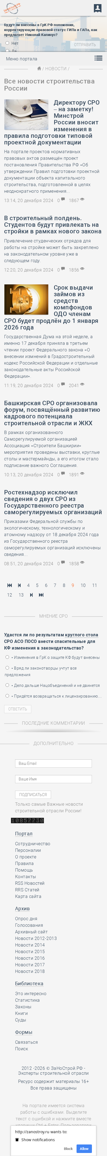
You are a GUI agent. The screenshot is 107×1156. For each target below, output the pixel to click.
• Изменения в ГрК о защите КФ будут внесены (55, 657)
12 (9, 595)
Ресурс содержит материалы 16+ (53, 1081)
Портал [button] (24, 833)
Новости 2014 (30, 945)
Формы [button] (23, 1032)
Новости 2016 (30, 958)
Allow (84, 1149)
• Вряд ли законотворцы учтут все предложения (41, 671)
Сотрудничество (32, 843)
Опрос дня (26, 918)
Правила (24, 863)
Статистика (27, 1000)
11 (94, 585)
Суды (20, 1020)
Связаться (26, 1042)
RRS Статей (27, 889)
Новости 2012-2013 (36, 938)
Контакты (25, 876)
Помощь (24, 870)
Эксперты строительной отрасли (53, 1073)
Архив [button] (22, 908)
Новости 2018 (30, 971)
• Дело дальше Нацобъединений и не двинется (55, 685)
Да (14, 51)
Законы (23, 1006)
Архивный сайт (31, 931)
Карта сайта (28, 896)
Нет (15, 43)
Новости (55, 68)
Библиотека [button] (29, 983)
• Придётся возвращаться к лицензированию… (56, 696)
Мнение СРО (53, 616)
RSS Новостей (30, 883)
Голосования (29, 925)
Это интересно (30, 993)
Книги (21, 1013)
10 (83, 585)
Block (68, 1149)
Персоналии (28, 850)
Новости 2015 (30, 951)
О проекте (25, 857)
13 (21, 595)
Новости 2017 (30, 964)
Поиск (21, 1048)
